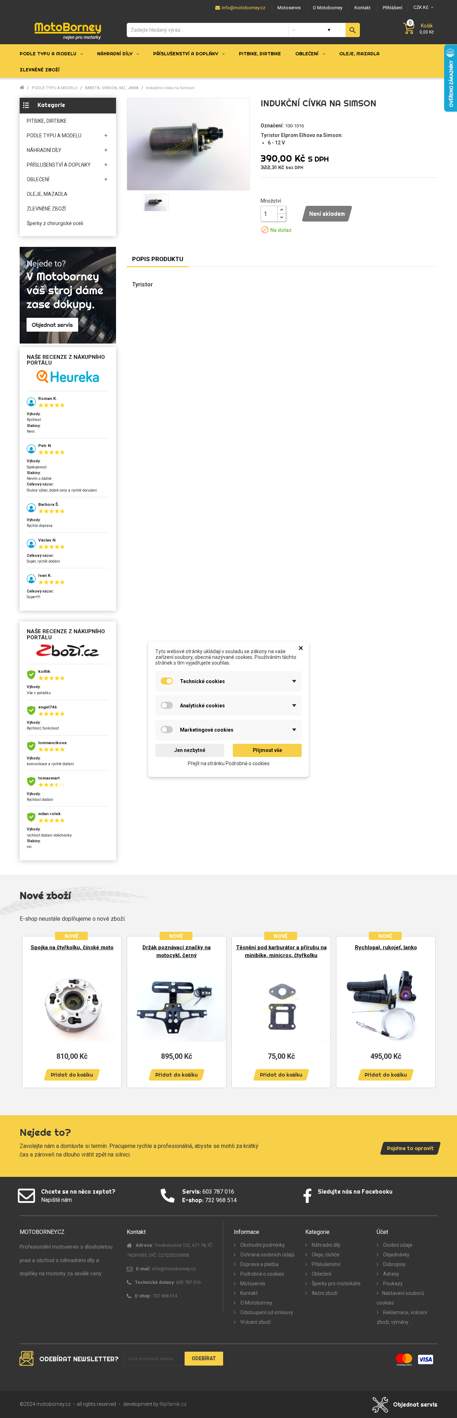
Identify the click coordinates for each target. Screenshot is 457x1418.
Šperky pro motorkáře (336, 1283)
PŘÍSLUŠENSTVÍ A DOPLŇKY (59, 165)
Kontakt (248, 1293)
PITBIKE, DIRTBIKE (47, 121)
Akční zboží (324, 1293)
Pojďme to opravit (410, 1148)
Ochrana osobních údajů (267, 1254)
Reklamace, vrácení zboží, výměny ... (402, 1317)
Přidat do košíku (72, 1075)
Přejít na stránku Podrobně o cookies (229, 763)
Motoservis (252, 1283)
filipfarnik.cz (173, 1404)
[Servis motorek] (68, 295)
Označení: (272, 125)
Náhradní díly (326, 1245)
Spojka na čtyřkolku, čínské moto (72, 947)
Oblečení (321, 1274)
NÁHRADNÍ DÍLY (44, 150)
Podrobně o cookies (261, 1274)
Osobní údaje (397, 1245)
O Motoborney (255, 1303)
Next (426, 1011)
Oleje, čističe (325, 1254)
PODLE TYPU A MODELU (54, 135)
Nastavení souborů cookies (400, 1298)
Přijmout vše (267, 750)
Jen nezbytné (189, 750)
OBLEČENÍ (38, 179)
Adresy (390, 1274)
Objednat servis (415, 1404)
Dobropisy (394, 1264)
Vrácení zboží (255, 1322)
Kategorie (51, 104)
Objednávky (396, 1254)
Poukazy (392, 1283)
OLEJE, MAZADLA (47, 194)
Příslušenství (325, 1264)
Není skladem (327, 213)
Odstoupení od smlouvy (266, 1312)
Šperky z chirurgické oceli (55, 223)
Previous (30, 1011)
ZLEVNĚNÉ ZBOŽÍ (46, 209)
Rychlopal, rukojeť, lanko (386, 947)
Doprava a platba (258, 1264)
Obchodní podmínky (262, 1245)
